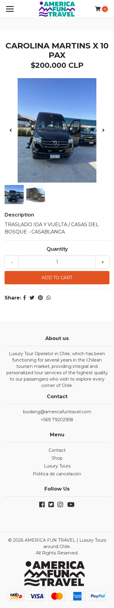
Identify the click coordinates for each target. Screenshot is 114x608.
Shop (57, 458)
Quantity (57, 249)
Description (19, 215)
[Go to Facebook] (42, 505)
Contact (57, 450)
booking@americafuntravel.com (57, 412)
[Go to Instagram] (60, 505)
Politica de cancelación (57, 474)
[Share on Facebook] (24, 298)
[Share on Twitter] (31, 298)
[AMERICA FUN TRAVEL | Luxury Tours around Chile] (57, 9)
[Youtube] (70, 505)
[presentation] (11, 130)
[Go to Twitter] (51, 505)
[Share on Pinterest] (40, 298)
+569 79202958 (57, 419)
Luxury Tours (57, 466)
